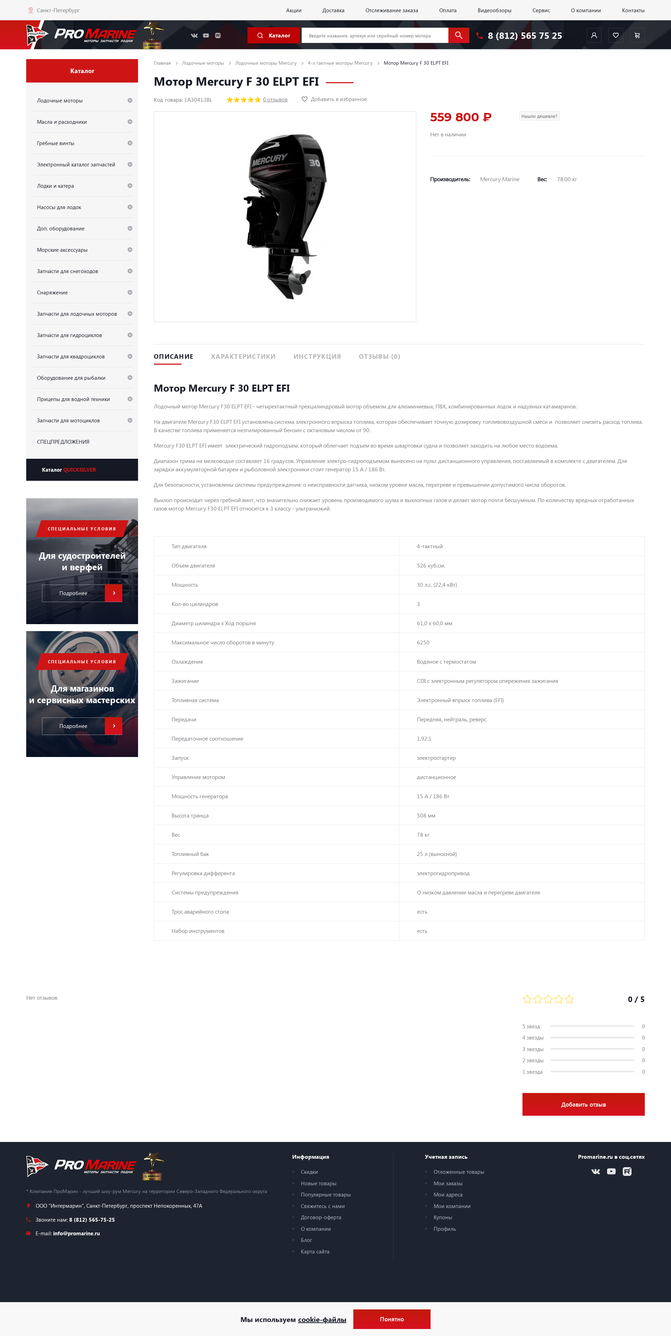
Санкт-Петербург (58, 10)
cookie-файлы (322, 1319)
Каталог (69, 469)
